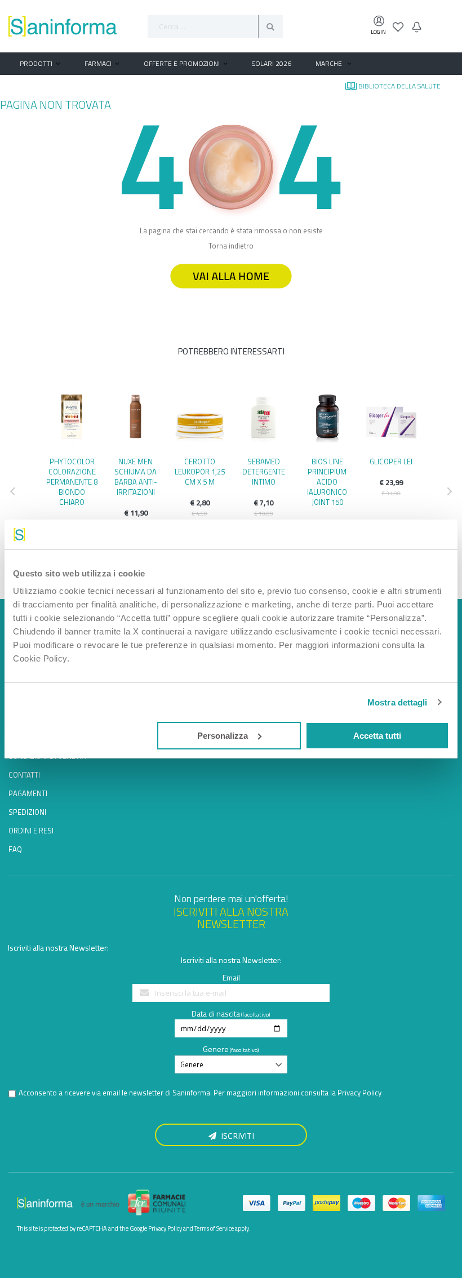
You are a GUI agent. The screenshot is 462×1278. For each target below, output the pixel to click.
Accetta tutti (377, 735)
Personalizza (222, 735)
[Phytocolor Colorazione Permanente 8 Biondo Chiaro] (72, 419)
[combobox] (215, 26)
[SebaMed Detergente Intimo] (263, 419)
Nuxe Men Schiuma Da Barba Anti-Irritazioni (135, 477)
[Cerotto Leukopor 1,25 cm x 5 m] (200, 419)
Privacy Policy (359, 1092)
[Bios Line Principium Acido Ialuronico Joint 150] (327, 419)
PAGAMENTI (27, 793)
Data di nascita (216, 1013)
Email (231, 977)
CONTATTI (24, 774)
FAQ (15, 849)
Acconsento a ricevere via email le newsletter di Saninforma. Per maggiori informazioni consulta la (200, 1093)
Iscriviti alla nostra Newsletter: (58, 947)
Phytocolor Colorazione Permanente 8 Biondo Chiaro (71, 482)
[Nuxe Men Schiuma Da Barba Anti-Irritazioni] (135, 419)
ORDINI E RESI (31, 830)
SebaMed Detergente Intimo (263, 471)
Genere (216, 1049)
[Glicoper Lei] (391, 419)
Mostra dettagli (397, 702)
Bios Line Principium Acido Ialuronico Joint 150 (327, 482)
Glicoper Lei (391, 461)
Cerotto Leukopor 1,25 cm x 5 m (200, 471)
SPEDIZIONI (27, 812)
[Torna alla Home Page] (231, 293)
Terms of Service (214, 1228)
